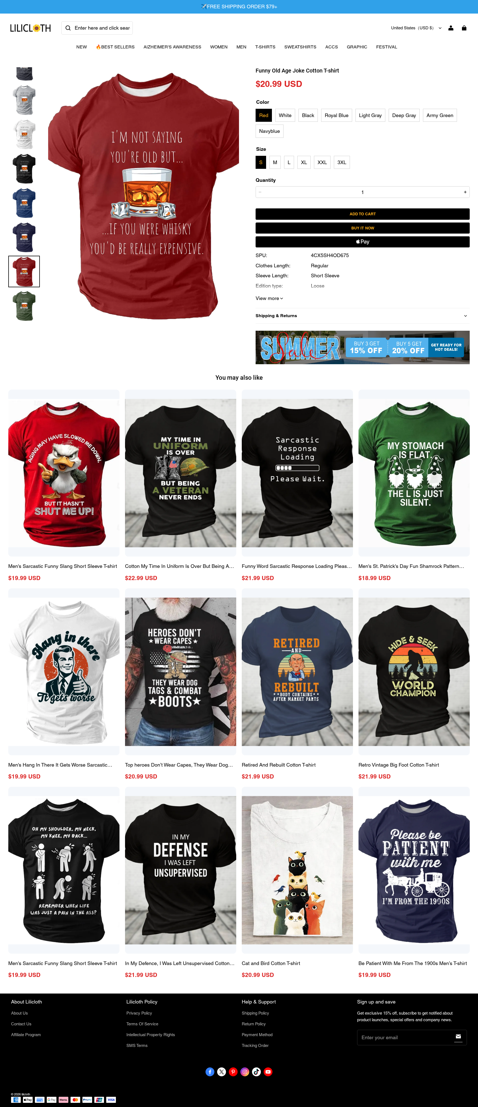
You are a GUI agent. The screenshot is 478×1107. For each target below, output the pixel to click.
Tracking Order (255, 1045)
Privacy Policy (139, 1013)
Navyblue (269, 131)
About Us (19, 1013)
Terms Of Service (142, 1023)
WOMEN (219, 47)
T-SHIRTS (265, 47)
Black (308, 115)
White (285, 115)
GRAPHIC (357, 47)
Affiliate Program (26, 1034)
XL (304, 162)
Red (263, 115)
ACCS (331, 47)
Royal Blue (337, 115)
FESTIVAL (386, 47)
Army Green (440, 115)
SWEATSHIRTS (300, 47)
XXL (322, 162)
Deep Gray (404, 115)
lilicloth (26, 1094)
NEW (81, 47)
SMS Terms (137, 1045)
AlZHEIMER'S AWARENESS (172, 47)
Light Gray (370, 115)
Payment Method (257, 1034)
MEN (241, 47)
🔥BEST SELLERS (115, 47)
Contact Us (21, 1023)
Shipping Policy (255, 1013)
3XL (341, 162)
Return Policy (254, 1023)
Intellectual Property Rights (150, 1034)
